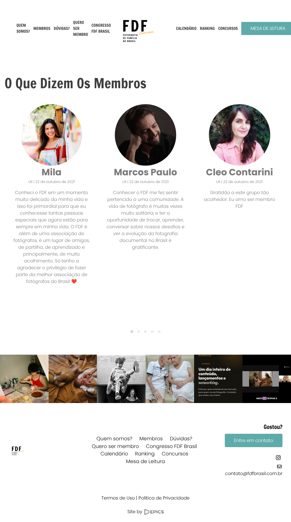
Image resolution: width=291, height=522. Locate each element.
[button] (131, 331)
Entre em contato (253, 440)
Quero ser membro (115, 446)
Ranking (145, 454)
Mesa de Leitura (145, 461)
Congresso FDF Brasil (171, 446)
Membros (151, 438)
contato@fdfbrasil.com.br (253, 473)
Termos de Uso (118, 498)
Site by (135, 511)
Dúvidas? (181, 438)
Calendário (114, 454)
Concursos (175, 454)
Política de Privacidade (164, 498)
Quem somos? (114, 438)
